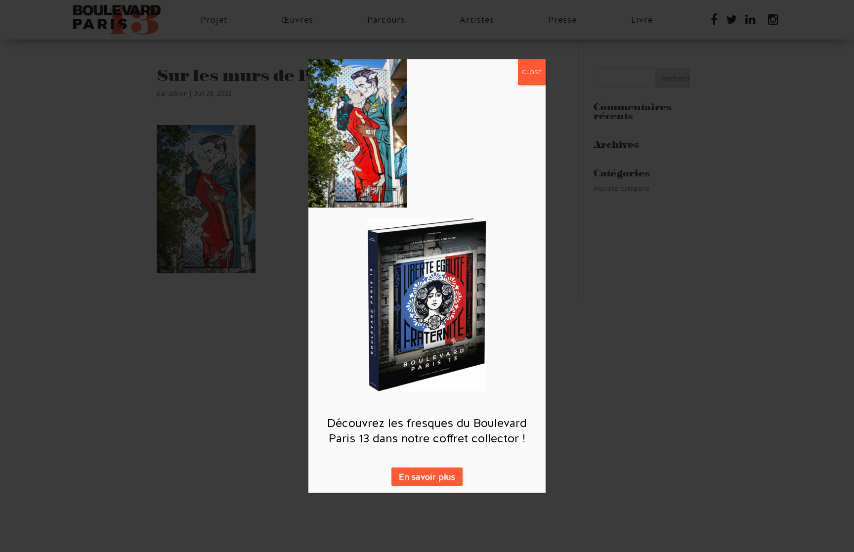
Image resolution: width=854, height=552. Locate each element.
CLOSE (532, 72)
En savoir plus (427, 476)
